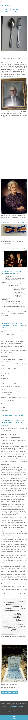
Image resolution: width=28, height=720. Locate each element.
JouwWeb (8, 712)
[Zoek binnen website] (1, 1)
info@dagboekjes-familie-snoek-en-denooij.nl (12, 706)
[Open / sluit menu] (26, 1)
